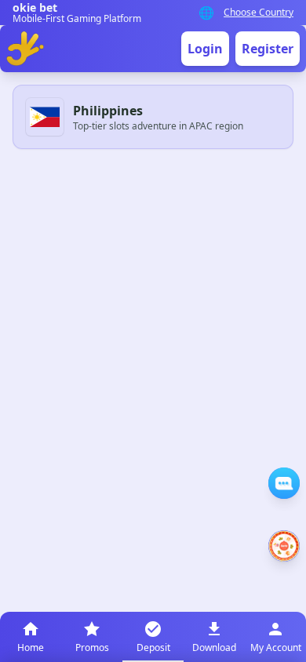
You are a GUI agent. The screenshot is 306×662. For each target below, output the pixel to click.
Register (267, 48)
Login (205, 48)
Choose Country (258, 12)
